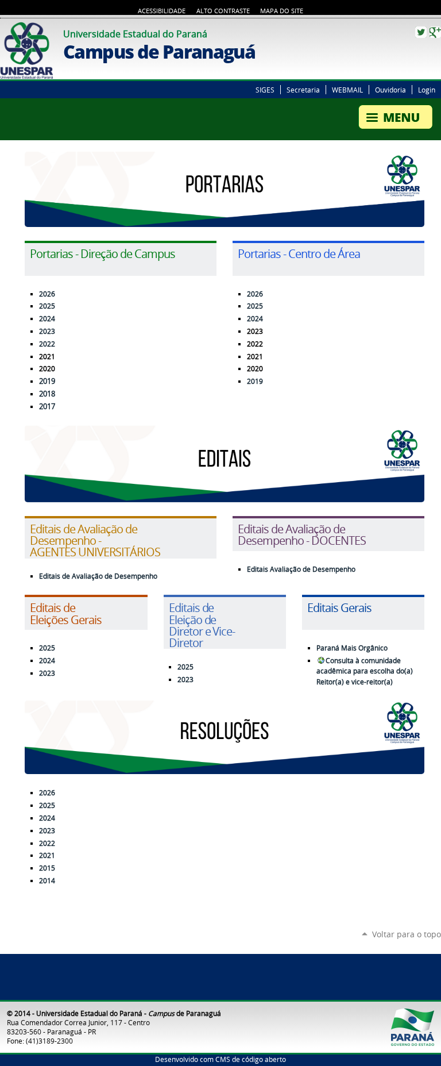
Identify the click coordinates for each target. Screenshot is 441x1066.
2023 (47, 331)
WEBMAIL (347, 89)
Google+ (435, 32)
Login (426, 89)
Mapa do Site (281, 11)
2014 (47, 881)
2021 (47, 855)
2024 (47, 319)
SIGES (265, 89)
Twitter (421, 32)
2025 (255, 306)
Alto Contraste (223, 11)
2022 (47, 344)
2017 (47, 406)
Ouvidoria (390, 89)
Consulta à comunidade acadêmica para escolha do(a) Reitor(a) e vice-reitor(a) (364, 671)
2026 (47, 294)
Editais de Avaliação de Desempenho (98, 576)
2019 (47, 381)
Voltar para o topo (406, 934)
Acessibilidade (161, 11)
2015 (47, 868)
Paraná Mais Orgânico (352, 648)
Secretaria (303, 89)
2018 (47, 394)
